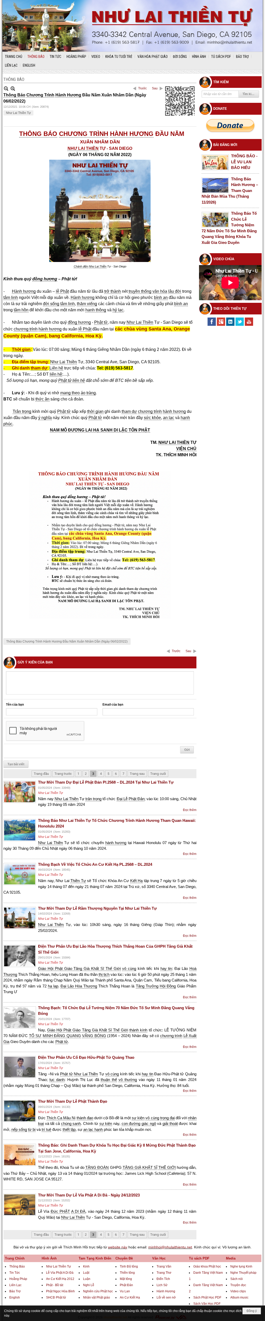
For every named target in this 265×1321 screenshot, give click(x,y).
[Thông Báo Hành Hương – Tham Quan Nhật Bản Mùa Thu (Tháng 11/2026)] (215, 185)
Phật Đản (126, 1285)
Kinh (86, 1266)
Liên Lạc (15, 1285)
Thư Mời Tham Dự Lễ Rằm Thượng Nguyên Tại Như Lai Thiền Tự (97, 908)
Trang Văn (164, 1266)
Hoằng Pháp (18, 1279)
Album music (239, 1297)
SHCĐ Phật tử (56, 1297)
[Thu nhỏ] (6, 88)
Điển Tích (163, 1279)
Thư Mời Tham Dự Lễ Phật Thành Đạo (72, 1101)
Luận (86, 1279)
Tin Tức (14, 1272)
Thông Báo (17, 1266)
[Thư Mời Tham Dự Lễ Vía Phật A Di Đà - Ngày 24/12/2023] (19, 1204)
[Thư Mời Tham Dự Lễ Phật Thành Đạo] (19, 1111)
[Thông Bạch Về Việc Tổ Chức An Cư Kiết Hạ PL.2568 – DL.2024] (19, 874)
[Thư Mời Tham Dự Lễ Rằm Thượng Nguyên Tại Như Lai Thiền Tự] (19, 918)
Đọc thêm (189, 810)
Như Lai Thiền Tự (18, 113)
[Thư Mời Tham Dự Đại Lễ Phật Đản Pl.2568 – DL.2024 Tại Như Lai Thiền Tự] (19, 792)
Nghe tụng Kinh (241, 1266)
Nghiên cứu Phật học (98, 1291)
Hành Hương (166, 1291)
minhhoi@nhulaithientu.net (170, 1247)
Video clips (238, 1291)
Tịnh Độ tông (129, 1266)
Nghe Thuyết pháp (243, 1272)
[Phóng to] (13, 88)
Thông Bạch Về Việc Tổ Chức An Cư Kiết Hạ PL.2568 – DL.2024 (95, 864)
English (14, 1297)
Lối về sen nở (166, 1297)
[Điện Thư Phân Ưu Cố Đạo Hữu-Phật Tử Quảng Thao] (19, 1067)
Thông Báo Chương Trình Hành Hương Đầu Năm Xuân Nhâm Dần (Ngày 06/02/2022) (67, 641)
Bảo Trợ (15, 1291)
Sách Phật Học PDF (207, 1297)
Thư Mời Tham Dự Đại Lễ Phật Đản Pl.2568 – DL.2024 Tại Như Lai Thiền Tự (106, 782)
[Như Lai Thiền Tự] (132, 26)
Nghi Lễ (88, 1285)
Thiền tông (127, 1272)
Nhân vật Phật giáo (96, 1297)
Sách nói (236, 1279)
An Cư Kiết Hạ (130, 1297)
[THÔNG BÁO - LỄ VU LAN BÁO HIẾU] (215, 162)
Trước (142, 88)
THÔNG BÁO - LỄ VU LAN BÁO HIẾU (244, 162)
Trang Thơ (164, 1272)
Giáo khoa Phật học (207, 1266)
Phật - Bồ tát (54, 1285)
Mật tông (126, 1279)
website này (117, 1247)
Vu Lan (125, 1291)
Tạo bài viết (16, 764)
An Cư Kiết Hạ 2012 (60, 1279)
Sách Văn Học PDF (206, 1303)
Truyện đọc (238, 1285)
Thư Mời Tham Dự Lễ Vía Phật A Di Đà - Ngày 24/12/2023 (89, 1195)
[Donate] (230, 126)
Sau (155, 88)
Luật (86, 1272)
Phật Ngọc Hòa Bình (60, 1291)
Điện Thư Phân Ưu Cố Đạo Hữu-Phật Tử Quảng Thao (86, 1057)
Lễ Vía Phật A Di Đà (59, 1272)
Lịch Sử (162, 1285)
